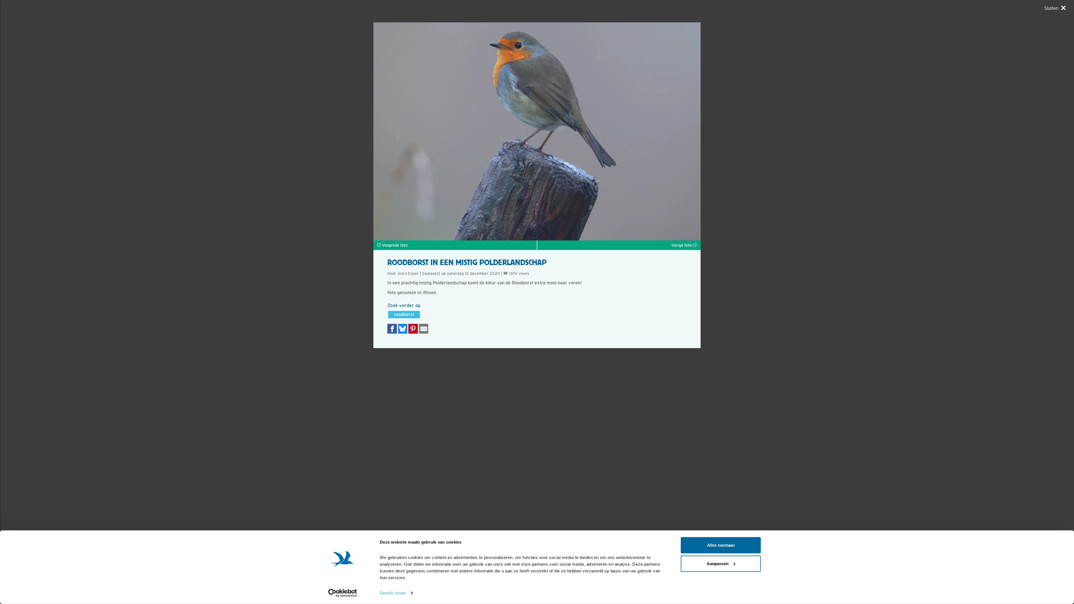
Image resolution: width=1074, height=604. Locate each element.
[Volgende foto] (455, 131)
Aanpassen (718, 563)
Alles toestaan (721, 545)
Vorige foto (682, 245)
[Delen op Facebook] (392, 329)
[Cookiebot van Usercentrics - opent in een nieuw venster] (342, 593)
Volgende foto (394, 245)
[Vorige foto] (619, 131)
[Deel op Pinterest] (413, 329)
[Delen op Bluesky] (403, 329)
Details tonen (393, 593)
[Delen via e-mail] (423, 329)
